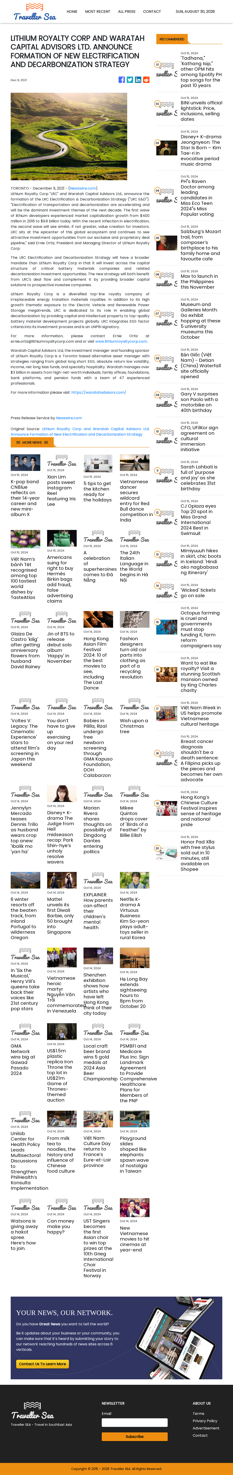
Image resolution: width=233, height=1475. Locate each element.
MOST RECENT (97, 11)
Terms (198, 1413)
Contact (200, 1435)
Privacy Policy (205, 1421)
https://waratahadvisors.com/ (98, 392)
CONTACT (152, 11)
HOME (72, 11)
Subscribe (135, 1436)
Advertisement (206, 1428)
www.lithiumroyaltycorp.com (121, 341)
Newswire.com (83, 188)
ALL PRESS (126, 11)
